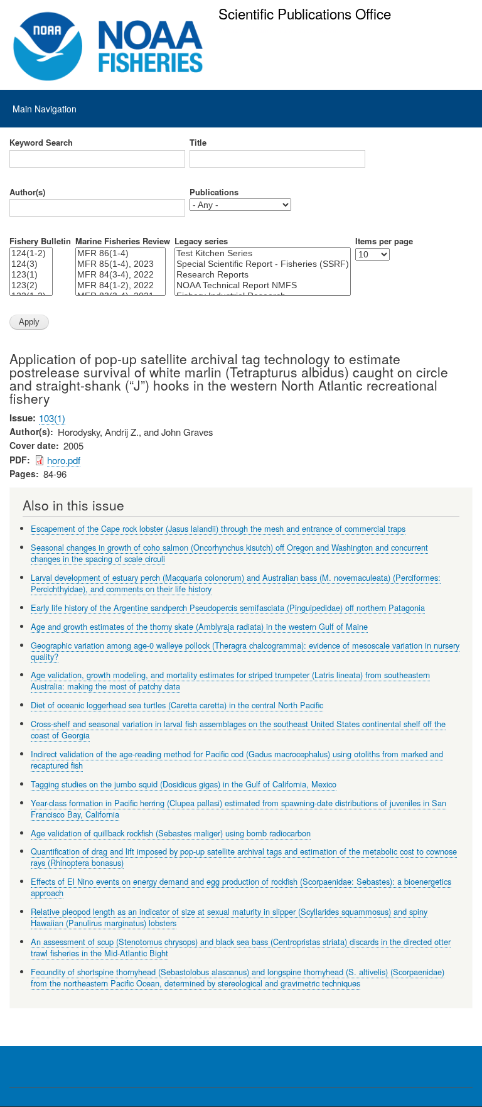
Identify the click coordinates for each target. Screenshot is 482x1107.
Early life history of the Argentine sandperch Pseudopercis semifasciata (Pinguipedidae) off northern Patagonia (228, 607)
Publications (214, 192)
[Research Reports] (262, 274)
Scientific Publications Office (304, 13)
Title (198, 142)
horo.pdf (63, 460)
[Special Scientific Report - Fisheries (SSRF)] (262, 264)
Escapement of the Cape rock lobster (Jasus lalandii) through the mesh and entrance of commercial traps (218, 528)
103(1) (52, 417)
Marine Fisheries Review (122, 241)
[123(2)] (31, 285)
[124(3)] (31, 264)
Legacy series (201, 241)
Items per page (384, 241)
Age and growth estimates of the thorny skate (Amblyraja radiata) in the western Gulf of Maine (199, 626)
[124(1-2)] (31, 253)
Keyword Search (41, 142)
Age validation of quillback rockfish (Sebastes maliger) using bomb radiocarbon (171, 833)
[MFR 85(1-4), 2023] (120, 264)
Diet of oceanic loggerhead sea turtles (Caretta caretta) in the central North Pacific (177, 705)
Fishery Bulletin (40, 241)
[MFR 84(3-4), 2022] (120, 274)
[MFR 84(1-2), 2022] (120, 285)
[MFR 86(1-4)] (120, 253)
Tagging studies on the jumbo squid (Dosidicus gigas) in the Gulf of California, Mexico (183, 784)
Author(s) (27, 192)
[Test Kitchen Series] (262, 253)
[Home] (108, 46)
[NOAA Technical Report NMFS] (262, 285)
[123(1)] (31, 274)
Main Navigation (45, 108)
